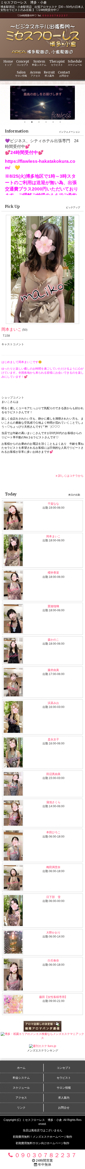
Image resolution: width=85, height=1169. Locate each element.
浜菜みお (53, 703)
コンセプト (64, 1067)
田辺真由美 (53, 774)
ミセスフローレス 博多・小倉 (42, 1120)
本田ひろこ (53, 832)
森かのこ (53, 639)
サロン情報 (64, 1087)
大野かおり (53, 932)
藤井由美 (53, 670)
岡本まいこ (11, 329)
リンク (21, 1107)
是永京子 (53, 739)
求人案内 (63, 1097)
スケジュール (21, 1087)
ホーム (21, 1067)
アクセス (21, 1097)
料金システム (21, 1077)
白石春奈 (53, 960)
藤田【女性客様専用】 (53, 997)
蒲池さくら (53, 802)
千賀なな (53, 503)
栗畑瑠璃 (53, 606)
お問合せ (63, 1107)
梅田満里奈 (53, 867)
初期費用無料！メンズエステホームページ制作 (42, 1136)
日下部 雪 (53, 897)
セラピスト (64, 1077)
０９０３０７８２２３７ (55, 15)
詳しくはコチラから (70, 475)
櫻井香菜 (53, 572)
